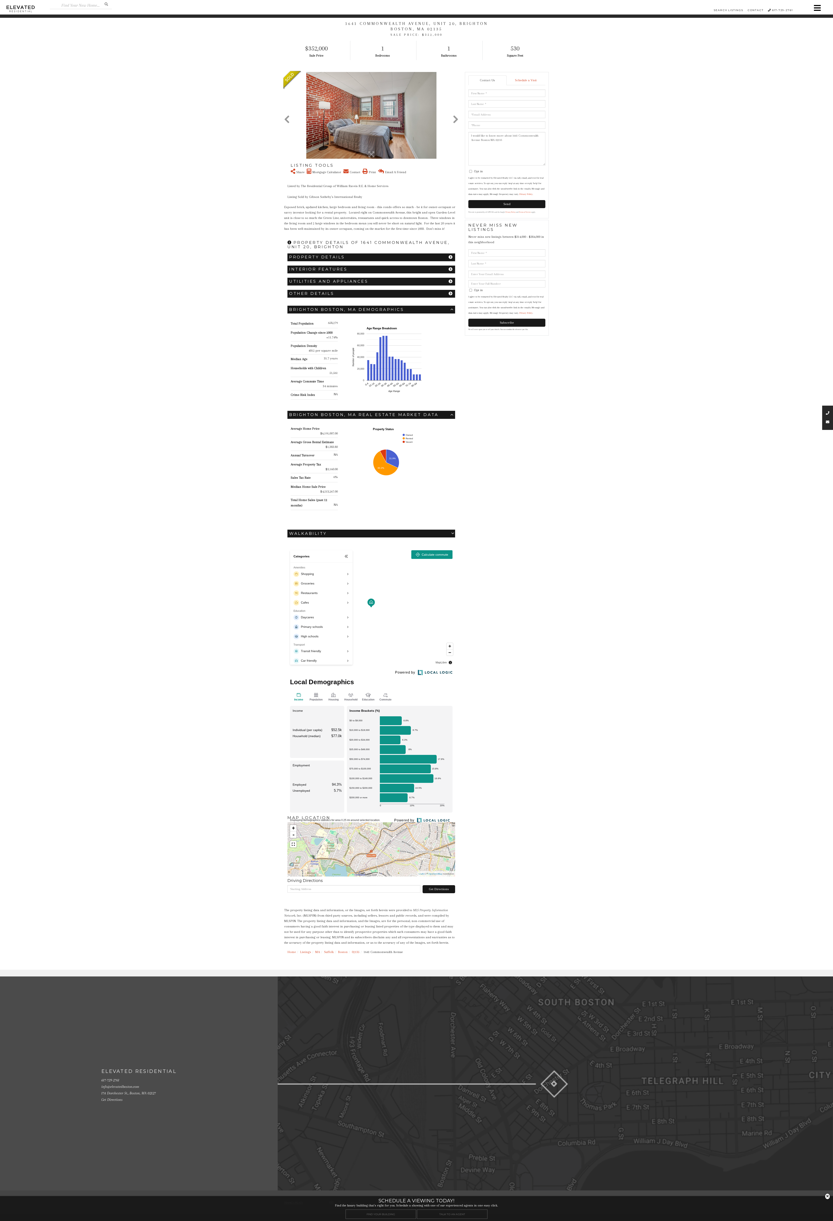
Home (291, 952)
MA (317, 952)
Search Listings (728, 10)
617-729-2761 (782, 10)
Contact (756, 10)
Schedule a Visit (526, 80)
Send (506, 204)
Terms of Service (525, 212)
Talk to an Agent (452, 1214)
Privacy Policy (526, 194)
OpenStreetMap (435, 873)
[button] (106, 4)
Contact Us (487, 80)
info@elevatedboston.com (120, 1086)
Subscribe (507, 323)
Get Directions (439, 889)
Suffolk (329, 952)
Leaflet (422, 873)
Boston (343, 952)
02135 (355, 952)
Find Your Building (381, 1214)
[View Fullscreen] (293, 844)
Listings (305, 952)
